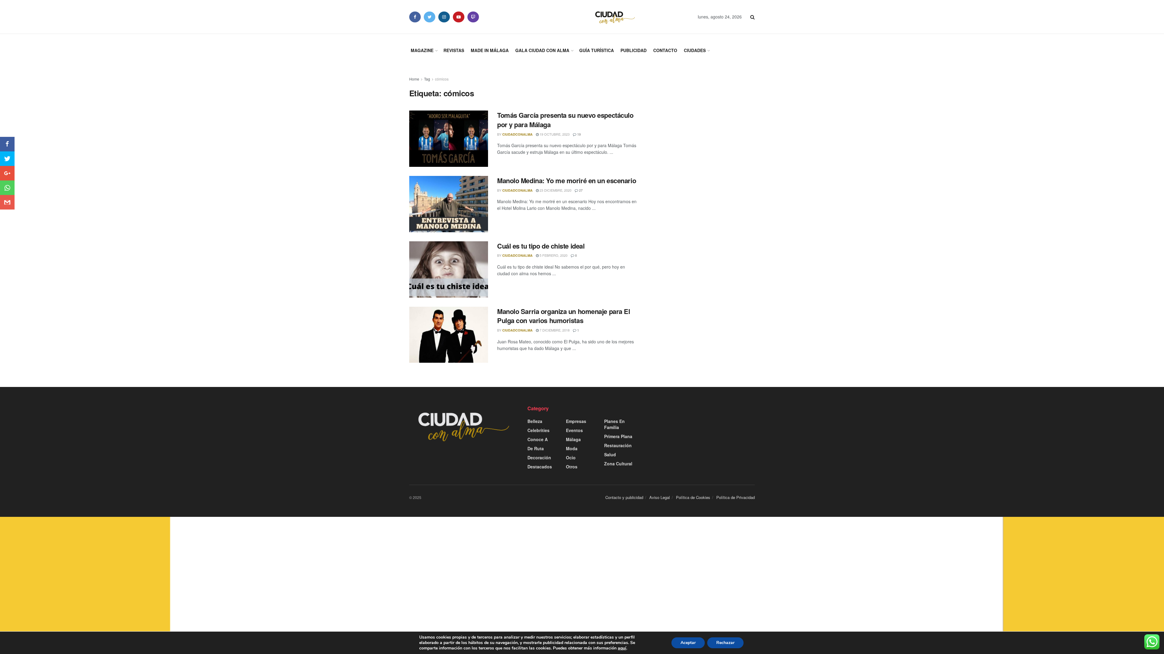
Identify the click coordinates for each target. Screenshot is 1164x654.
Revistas (453, 50)
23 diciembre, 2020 (555, 190)
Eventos (574, 430)
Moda (571, 448)
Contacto (665, 50)
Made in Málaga (490, 50)
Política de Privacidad (735, 497)
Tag (427, 78)
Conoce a (537, 439)
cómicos (442, 78)
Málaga (573, 439)
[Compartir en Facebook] (7, 144)
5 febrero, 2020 (553, 255)
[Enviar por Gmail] (7, 202)
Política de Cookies (693, 497)
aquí (622, 648)
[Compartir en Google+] (7, 173)
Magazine (422, 50)
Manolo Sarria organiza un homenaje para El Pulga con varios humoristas (563, 315)
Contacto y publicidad (624, 497)
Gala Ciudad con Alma (542, 50)
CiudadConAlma (517, 134)
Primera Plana (618, 436)
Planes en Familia (614, 424)
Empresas (576, 421)
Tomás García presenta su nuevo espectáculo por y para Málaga (565, 119)
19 (578, 134)
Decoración (539, 457)
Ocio (571, 457)
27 (580, 190)
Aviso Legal (659, 497)
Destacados (539, 467)
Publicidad (633, 50)
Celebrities (538, 430)
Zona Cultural (618, 464)
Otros (571, 467)
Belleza (534, 421)
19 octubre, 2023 (554, 134)
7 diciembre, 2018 (554, 330)
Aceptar (688, 643)
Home (414, 78)
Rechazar (725, 643)
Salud (610, 454)
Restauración (618, 445)
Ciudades (695, 50)
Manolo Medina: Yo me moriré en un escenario (566, 180)
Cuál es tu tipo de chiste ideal (540, 246)
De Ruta (535, 448)
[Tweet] (7, 158)
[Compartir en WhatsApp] (7, 187)
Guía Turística (596, 50)
